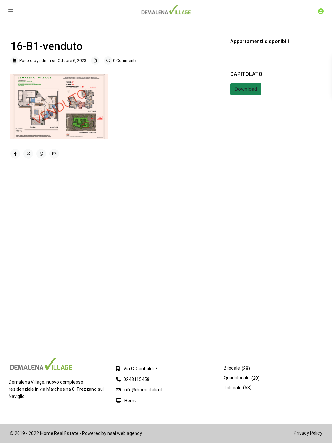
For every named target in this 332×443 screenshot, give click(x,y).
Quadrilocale (237, 377)
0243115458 (136, 379)
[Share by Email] (54, 154)
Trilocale (233, 387)
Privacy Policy (308, 433)
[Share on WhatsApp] (41, 154)
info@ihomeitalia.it (143, 389)
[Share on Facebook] (15, 154)
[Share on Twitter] (28, 154)
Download (245, 89)
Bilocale (232, 368)
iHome (130, 400)
